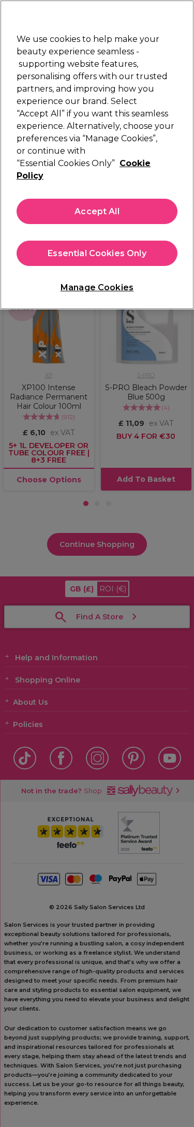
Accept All (97, 211)
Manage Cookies (97, 287)
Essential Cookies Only (97, 253)
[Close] (181, 14)
